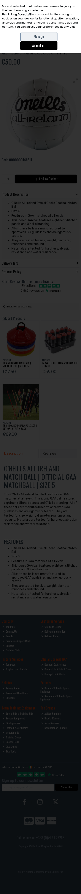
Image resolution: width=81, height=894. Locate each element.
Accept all (38, 45)
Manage (39, 36)
